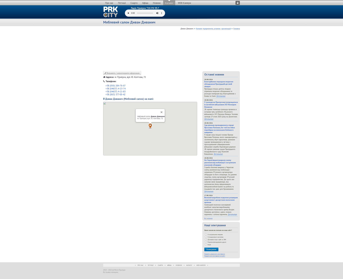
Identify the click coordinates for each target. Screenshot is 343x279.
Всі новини (208, 218)
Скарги (134, 2)
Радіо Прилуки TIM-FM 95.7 (145, 8)
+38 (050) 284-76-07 (116, 85)
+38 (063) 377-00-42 (115, 94)
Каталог (169, 2)
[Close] (161, 112)
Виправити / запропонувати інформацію (123, 73)
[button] (150, 126)
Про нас (109, 2)
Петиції (122, 2)
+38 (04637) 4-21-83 (116, 91)
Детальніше (220, 96)
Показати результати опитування (214, 254)
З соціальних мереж (215, 234)
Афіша (145, 2)
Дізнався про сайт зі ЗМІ (216, 240)
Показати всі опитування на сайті (214, 256)
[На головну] (110, 12)
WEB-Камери (184, 2)
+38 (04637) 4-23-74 (116, 88)
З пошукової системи (215, 237)
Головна (236, 28)
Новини (157, 2)
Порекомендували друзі (216, 242)
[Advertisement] (171, 51)
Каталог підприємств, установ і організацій (213, 28)
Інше (209, 245)
